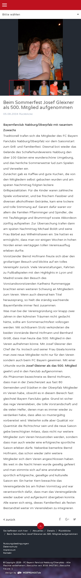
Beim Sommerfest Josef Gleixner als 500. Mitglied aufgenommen (42, 534)
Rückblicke (65, 531)
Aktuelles (38, 531)
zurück (10, 519)
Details (51, 531)
